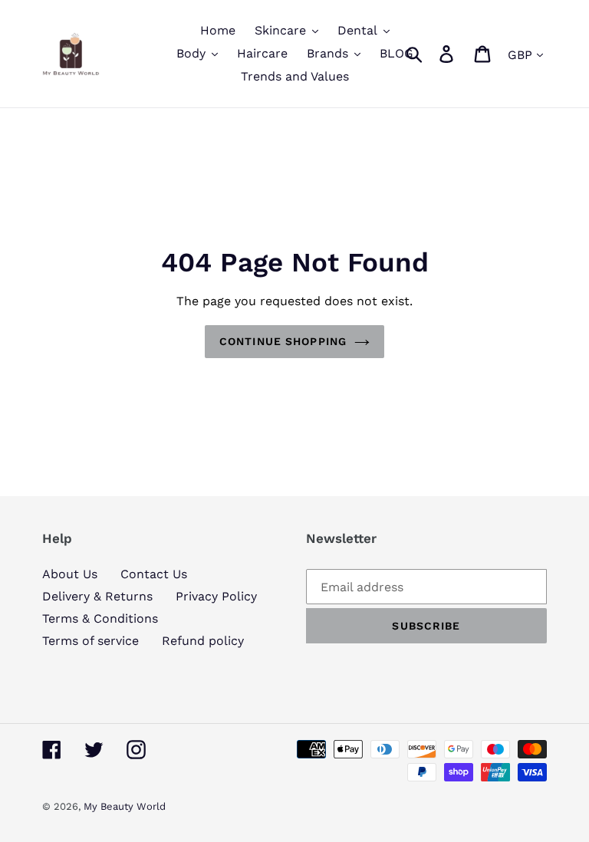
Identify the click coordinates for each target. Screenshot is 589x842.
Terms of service (90, 640)
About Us (69, 574)
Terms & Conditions (100, 618)
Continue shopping (283, 341)
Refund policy (203, 640)
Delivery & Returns (97, 596)
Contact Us (153, 574)
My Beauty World (125, 806)
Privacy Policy (216, 596)
